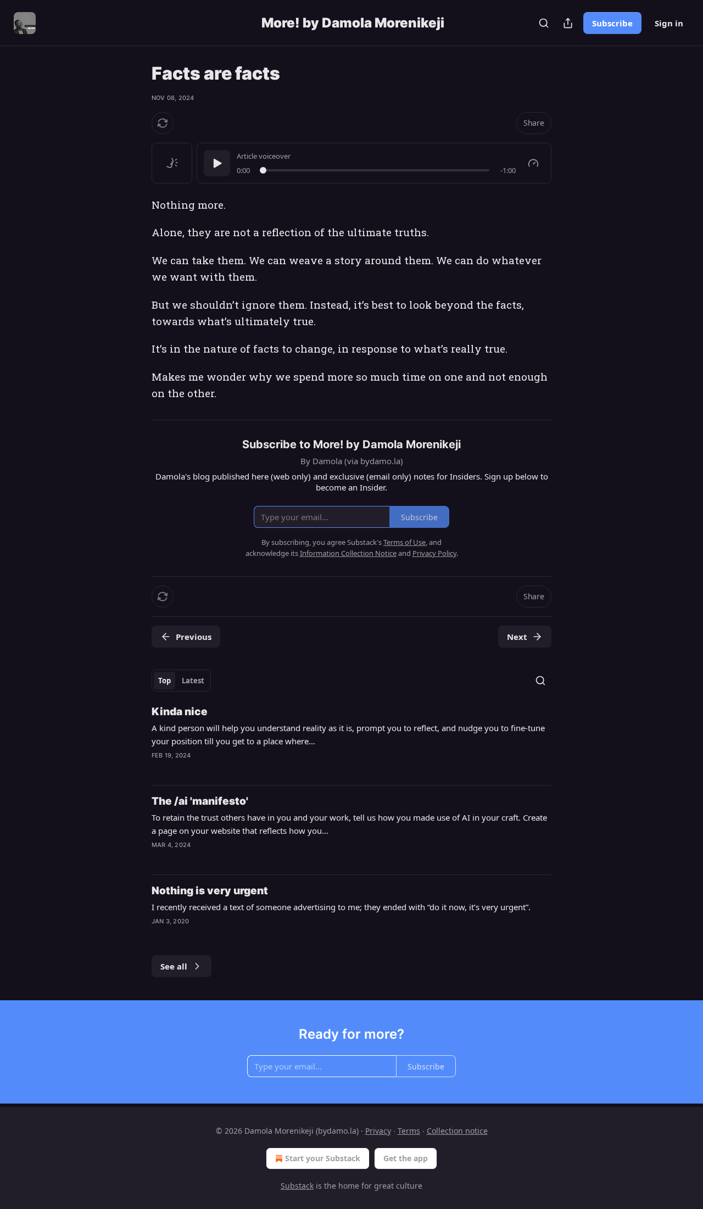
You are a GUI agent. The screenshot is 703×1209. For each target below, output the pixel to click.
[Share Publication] (568, 23)
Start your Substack (322, 1158)
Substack (297, 1185)
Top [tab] (164, 681)
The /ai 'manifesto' (200, 801)
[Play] (217, 163)
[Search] (544, 23)
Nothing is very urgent (210, 890)
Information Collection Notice (348, 553)
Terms (409, 1131)
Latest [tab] (193, 681)
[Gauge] (533, 163)
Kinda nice (180, 711)
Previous (193, 636)
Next (517, 636)
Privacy (378, 1131)
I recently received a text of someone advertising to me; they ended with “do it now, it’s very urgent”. (341, 906)
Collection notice (457, 1131)
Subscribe (612, 23)
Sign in (669, 23)
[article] (351, 740)
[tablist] (181, 681)
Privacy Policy (434, 553)
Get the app (405, 1158)
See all (173, 966)
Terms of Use (404, 542)
